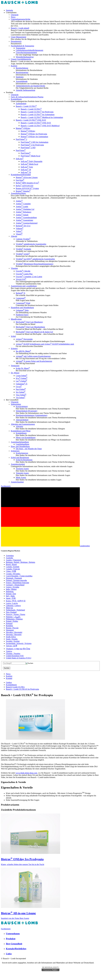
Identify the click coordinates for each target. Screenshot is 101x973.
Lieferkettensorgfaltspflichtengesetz (29, 50)
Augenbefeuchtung (18, 193)
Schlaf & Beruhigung (24, 460)
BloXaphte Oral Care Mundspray (29, 322)
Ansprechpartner (17, 482)
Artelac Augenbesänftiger (26, 217)
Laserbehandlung (22, 444)
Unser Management (18, 37)
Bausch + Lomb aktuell (20, 28)
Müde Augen (21, 477)
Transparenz (20, 48)
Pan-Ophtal (21, 389)
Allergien (19, 426)
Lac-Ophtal (21, 381)
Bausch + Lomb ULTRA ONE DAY (31, 120)
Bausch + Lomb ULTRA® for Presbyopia (22, 689)
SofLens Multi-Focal (29, 164)
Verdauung (15, 366)
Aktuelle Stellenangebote (25, 90)
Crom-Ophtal (21, 376)
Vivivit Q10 (21, 279)
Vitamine (14, 268)
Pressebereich (16, 41)
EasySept (20, 180)
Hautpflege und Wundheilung (22, 307)
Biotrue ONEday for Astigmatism (34, 137)
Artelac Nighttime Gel (25, 209)
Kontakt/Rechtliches (16, 948)
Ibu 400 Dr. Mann (23, 351)
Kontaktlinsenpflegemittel (21, 175)
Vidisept (19, 228)
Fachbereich (5, 486)
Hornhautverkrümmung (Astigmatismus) (31, 415)
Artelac (19, 201)
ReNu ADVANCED (24, 186)
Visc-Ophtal (21, 395)
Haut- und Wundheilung (20, 446)
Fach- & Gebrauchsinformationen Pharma (27, 97)
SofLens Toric (27, 167)
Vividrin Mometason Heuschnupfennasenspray (34, 264)
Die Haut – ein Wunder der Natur (29, 449)
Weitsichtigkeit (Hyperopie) (26, 411)
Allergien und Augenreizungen (23, 424)
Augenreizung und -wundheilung (24, 286)
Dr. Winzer (15, 373)
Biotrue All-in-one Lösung (27, 177)
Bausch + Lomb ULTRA (26, 106)
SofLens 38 (26, 170)
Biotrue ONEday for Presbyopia (34, 134)
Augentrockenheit (18, 464)
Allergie (14, 236)
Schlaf (13, 336)
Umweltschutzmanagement (26, 52)
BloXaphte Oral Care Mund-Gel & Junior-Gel (34, 332)
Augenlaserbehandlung (20, 442)
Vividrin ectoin (23, 254)
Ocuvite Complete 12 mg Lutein (29, 277)
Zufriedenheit (21, 103)
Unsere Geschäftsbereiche (21, 59)
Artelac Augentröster (24, 220)
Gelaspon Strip (22, 310)
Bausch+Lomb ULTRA (15, 687)
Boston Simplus (23, 191)
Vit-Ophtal (20, 398)
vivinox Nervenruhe (24, 339)
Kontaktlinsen (16, 99)
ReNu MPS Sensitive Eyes (27, 183)
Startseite (9, 10)
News (13, 17)
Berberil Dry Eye (23, 226)
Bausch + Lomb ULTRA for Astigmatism (37, 114)
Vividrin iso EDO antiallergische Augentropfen (35, 259)
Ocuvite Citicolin (23, 271)
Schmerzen (15, 451)
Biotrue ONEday (23, 128)
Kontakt (9, 678)
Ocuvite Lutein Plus (24, 274)
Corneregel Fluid (23, 303)
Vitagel (19, 234)
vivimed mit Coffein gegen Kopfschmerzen (33, 356)
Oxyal (19, 387)
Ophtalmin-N (21, 384)
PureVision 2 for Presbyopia (32, 145)
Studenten (20, 77)
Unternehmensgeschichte (20, 19)
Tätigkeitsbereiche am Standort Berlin (30, 86)
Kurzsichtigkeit (22, 406)
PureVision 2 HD (28, 148)
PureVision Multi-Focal (30, 156)
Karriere (14, 66)
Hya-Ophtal (21, 378)
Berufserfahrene (22, 68)
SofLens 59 (26, 172)
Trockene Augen (22, 469)
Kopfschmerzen (22, 453)
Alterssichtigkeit (22, 420)
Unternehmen (13, 933)
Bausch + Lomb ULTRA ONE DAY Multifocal (40, 126)
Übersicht (14, 15)
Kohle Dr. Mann (23, 368)
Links (9, 953)
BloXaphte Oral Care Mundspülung (30, 327)
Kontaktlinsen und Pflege (21, 431)
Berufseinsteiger (22, 72)
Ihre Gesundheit (14, 943)
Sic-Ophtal (20, 392)
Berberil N (20, 293)
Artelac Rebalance (23, 212)
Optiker (9, 682)
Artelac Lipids (22, 206)
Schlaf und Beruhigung (20, 457)
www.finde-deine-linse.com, (27, 773)
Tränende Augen (22, 473)
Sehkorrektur (16, 404)
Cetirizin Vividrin (23, 239)
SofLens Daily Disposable (31, 161)
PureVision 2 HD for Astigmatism (34, 142)
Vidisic (19, 231)
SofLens (20, 159)
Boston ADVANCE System (27, 188)
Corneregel (21, 298)
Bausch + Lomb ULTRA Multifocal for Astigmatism (42, 117)
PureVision (21, 150)
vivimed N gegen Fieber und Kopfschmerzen (34, 361)
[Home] (19, 6)
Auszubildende (21, 81)
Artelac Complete (23, 204)
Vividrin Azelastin (23, 249)
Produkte (10, 938)
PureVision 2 (21, 139)
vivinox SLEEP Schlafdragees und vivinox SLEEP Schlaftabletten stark (45, 344)
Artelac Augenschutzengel (26, 223)
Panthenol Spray (22, 315)
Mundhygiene (16, 319)
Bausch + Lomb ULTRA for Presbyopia (37, 112)
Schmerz (14, 348)
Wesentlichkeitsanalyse (25, 57)
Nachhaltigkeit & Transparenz (22, 46)
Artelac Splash (22, 215)
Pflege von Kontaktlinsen (25, 437)
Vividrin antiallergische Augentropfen (31, 244)
